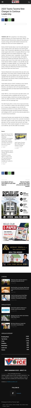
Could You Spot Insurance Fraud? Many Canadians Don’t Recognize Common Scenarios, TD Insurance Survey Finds (19, 297)
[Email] (12, 19)
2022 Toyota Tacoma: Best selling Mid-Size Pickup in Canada (20, 144)
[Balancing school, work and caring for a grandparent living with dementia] (5, 282)
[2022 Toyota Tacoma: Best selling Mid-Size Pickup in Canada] (21, 136)
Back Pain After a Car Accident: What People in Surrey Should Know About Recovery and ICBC (20, 289)
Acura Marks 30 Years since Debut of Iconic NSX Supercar (8, 183)
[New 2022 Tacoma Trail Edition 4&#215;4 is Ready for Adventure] (8, 140)
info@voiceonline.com (12, 381)
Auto (6, 5)
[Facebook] (2, 19)
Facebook (19, 393)
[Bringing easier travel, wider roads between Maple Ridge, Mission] (5, 318)
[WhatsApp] (9, 19)
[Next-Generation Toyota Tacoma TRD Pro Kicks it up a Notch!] (8, 157)
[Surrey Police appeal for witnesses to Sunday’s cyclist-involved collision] (5, 310)
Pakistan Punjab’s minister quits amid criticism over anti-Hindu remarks (23, 184)
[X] (6, 19)
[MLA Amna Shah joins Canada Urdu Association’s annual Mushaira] (5, 326)
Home (2, 5)
